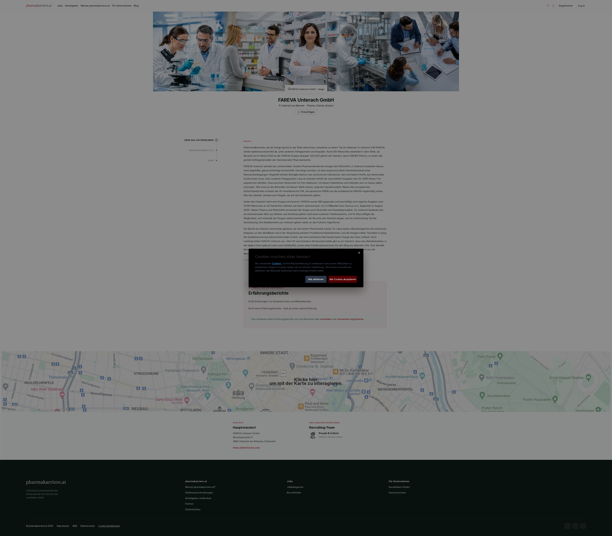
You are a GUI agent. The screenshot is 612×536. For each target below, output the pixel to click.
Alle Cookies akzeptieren (342, 279)
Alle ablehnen (316, 279)
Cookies (276, 263)
